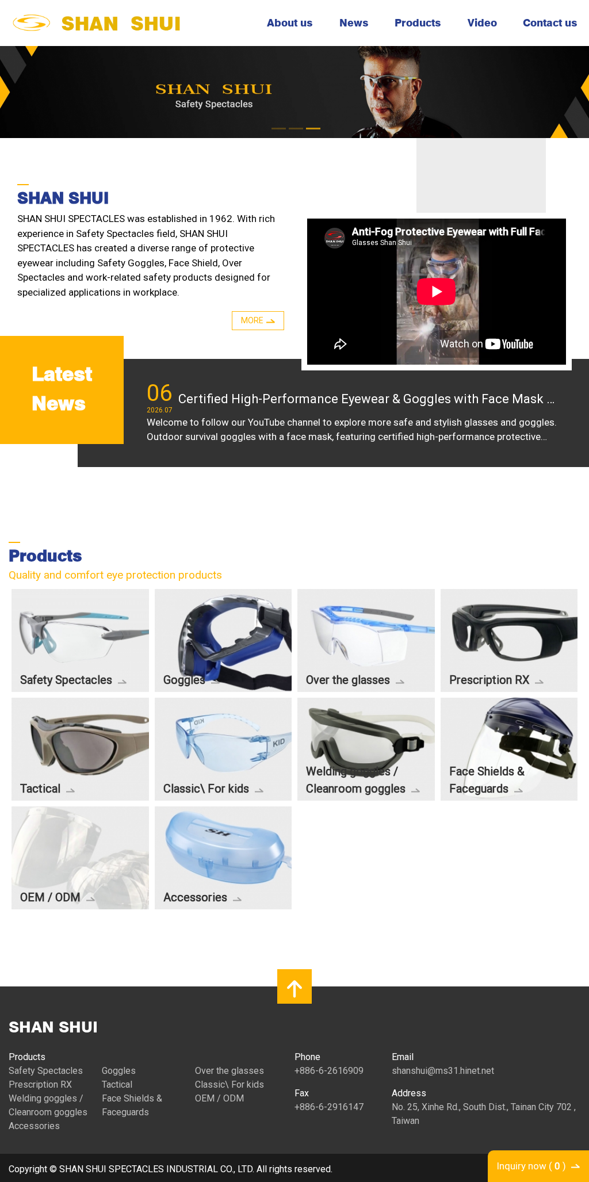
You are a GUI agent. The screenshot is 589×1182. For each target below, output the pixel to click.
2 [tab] (294, 123)
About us (290, 23)
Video (482, 23)
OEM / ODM (219, 1098)
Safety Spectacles (46, 1070)
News (354, 23)
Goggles (119, 1070)
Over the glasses (229, 1070)
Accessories (34, 1125)
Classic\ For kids (229, 1084)
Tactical (117, 1084)
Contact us (550, 23)
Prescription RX (40, 1084)
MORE (252, 320)
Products (418, 23)
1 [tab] (277, 123)
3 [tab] (312, 123)
